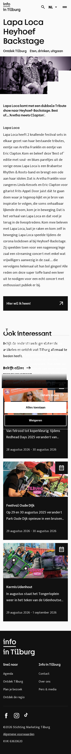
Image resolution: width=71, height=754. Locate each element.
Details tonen (49, 395)
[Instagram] (16, 715)
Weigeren (35, 420)
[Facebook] (6, 715)
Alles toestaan (35, 407)
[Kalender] (43, 7)
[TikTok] (27, 715)
